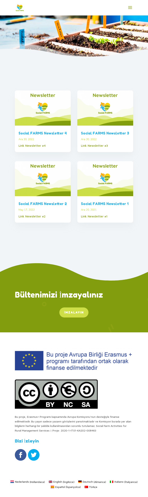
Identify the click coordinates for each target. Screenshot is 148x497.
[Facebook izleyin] (20, 455)
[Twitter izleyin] (34, 455)
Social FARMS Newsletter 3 (105, 133)
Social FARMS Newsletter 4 (42, 133)
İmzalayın (74, 312)
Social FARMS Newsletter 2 (42, 204)
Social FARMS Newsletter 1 (105, 204)
